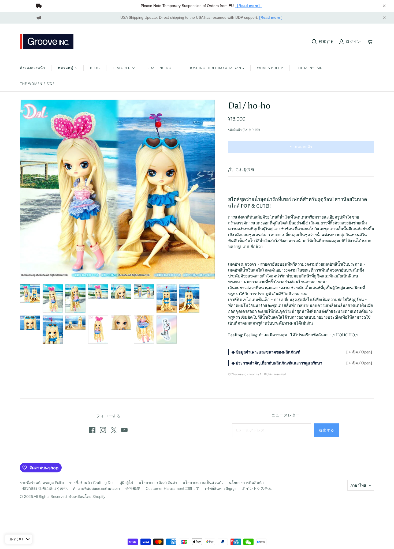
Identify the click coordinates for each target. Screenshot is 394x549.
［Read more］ (248, 5)
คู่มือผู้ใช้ (126, 482)
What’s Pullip (270, 67)
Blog (95, 67)
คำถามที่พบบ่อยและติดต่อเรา (96, 488)
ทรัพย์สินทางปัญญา (220, 488)
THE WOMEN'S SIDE (37, 83)
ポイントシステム (257, 488)
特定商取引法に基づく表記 (45, 488)
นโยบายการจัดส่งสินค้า (158, 482)
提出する (326, 430)
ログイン (353, 41)
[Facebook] (92, 430)
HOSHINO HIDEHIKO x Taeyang (216, 67)
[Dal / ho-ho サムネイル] (30, 293)
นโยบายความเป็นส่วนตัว (203, 482)
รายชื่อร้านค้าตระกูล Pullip (42, 482)
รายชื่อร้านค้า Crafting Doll (91, 482)
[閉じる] (384, 6)
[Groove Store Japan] (46, 41)
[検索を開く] (314, 41)
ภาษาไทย (358, 485)
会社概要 (132, 488)
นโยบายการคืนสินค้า (246, 482)
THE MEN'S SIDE (310, 67)
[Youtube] (124, 430)
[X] (113, 430)
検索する (326, 41)
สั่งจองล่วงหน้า (32, 67)
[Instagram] (103, 430)
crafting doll (161, 67)
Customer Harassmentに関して (172, 488)
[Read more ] (271, 17)
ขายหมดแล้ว (301, 146)
